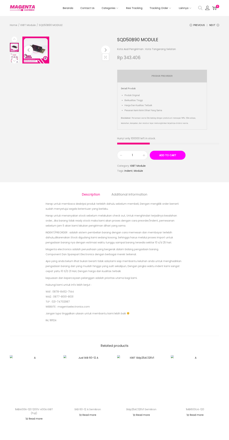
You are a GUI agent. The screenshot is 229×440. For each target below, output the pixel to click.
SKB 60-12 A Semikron (87, 409)
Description (91, 194)
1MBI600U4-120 (195, 409)
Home (13, 25)
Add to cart (167, 155)
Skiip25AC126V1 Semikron (141, 409)
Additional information (129, 194)
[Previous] (28, 50)
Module (138, 171)
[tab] (91, 194)
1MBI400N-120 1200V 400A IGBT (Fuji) (34, 411)
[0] (214, 8)
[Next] (105, 50)
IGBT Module (28, 25)
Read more (36, 418)
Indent (129, 171)
